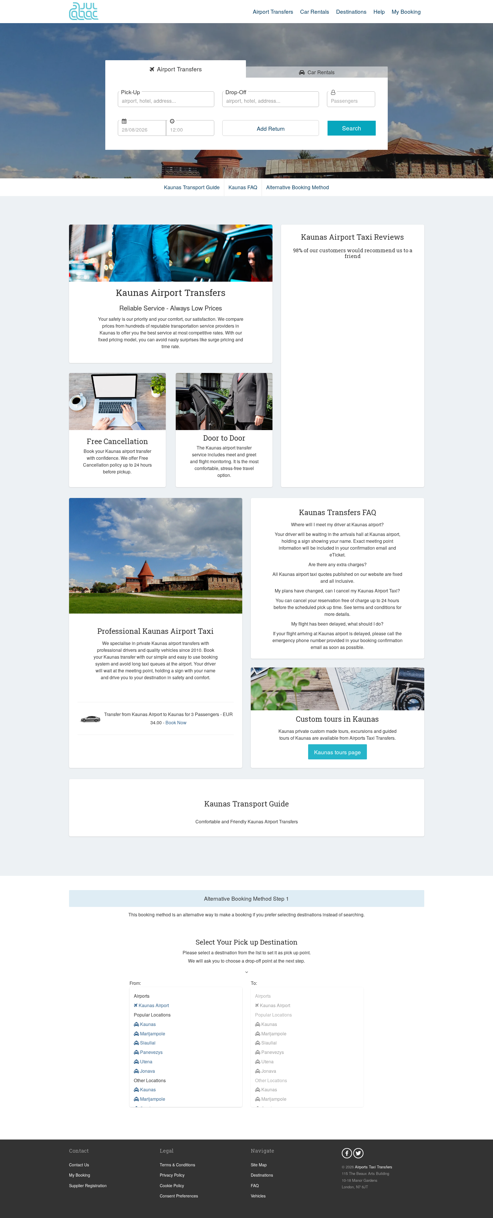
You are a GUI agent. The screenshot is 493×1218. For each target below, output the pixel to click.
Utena (145, 1061)
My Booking (79, 1175)
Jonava (147, 1071)
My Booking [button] (406, 11)
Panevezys (151, 1052)
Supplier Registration (88, 1185)
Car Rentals (314, 11)
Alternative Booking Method (297, 187)
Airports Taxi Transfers (373, 1166)
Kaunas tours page (337, 752)
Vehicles (258, 1196)
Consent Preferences (179, 1196)
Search (351, 128)
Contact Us (79, 1164)
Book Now (176, 722)
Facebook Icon (347, 1153)
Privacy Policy (172, 1175)
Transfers (179, 68)
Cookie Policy (172, 1185)
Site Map (259, 1164)
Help (379, 11)
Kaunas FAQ (243, 187)
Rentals (321, 72)
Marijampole (152, 1033)
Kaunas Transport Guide (192, 187)
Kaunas (147, 1024)
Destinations (351, 11)
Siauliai (147, 1042)
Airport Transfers (273, 11)
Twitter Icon (358, 1153)
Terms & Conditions (177, 1164)
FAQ (255, 1185)
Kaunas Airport (153, 1005)
